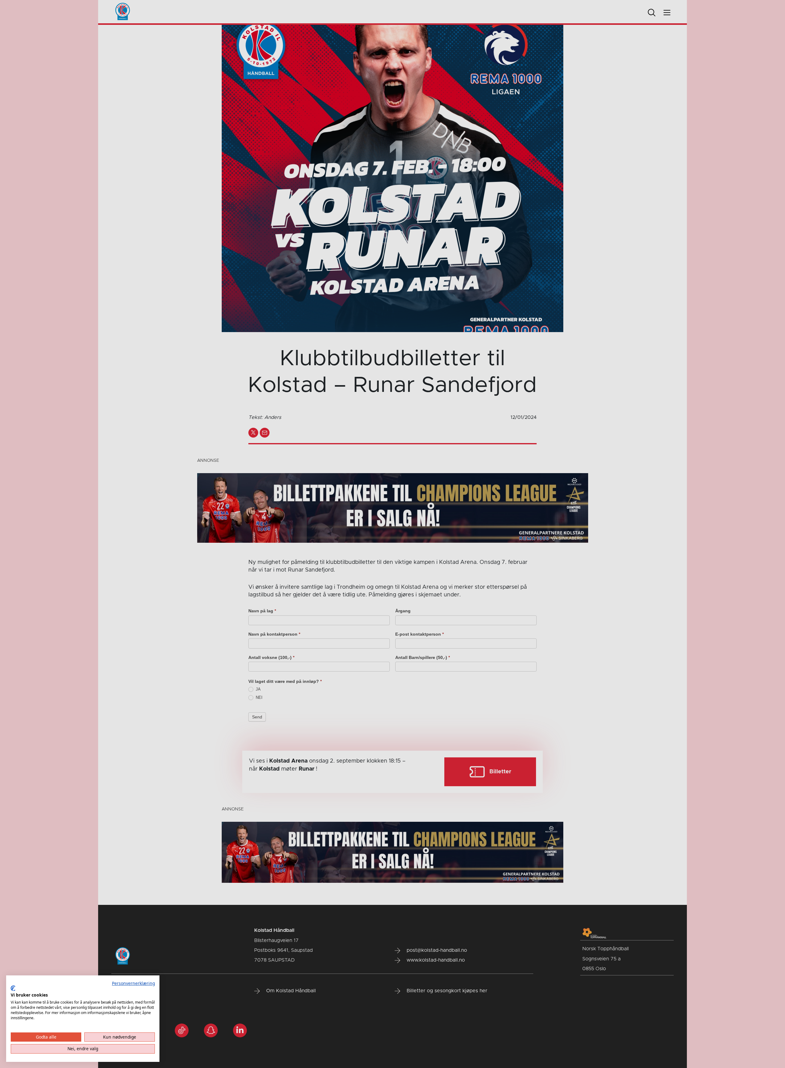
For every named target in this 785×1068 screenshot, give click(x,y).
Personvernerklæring (133, 983)
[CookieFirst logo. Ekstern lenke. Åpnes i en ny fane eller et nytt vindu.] (13, 988)
